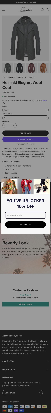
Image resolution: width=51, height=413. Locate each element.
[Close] (47, 182)
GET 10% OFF (25, 224)
